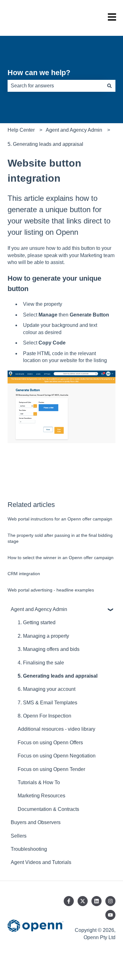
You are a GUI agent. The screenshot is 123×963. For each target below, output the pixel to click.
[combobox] (55, 86)
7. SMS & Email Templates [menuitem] (47, 702)
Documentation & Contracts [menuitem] (48, 809)
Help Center (21, 130)
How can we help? (39, 73)
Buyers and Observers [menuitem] (36, 822)
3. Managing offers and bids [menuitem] (48, 649)
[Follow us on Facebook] (69, 901)
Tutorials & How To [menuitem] (39, 782)
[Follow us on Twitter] (83, 901)
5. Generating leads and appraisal (45, 144)
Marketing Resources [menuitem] (41, 795)
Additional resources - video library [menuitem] (56, 729)
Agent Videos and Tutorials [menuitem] (41, 862)
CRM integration (24, 573)
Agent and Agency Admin (74, 130)
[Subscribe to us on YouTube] (110, 915)
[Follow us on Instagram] (110, 901)
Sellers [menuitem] (18, 836)
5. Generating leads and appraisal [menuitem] (57, 676)
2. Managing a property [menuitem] (43, 636)
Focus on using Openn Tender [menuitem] (51, 769)
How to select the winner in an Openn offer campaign (61, 557)
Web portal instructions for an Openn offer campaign (60, 518)
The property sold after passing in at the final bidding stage (60, 538)
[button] (110, 609)
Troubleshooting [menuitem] (29, 849)
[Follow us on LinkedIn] (96, 901)
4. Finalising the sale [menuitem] (41, 662)
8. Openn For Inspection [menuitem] (44, 715)
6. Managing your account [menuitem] (46, 689)
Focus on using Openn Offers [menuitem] (50, 742)
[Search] (109, 86)
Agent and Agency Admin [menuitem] (39, 609)
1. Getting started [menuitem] (37, 622)
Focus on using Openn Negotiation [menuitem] (57, 755)
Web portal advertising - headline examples (51, 589)
